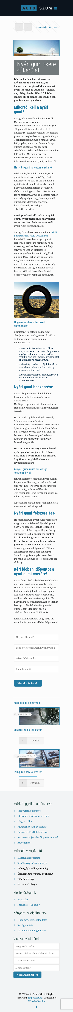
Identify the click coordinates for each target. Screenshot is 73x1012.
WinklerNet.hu (36, 1001)
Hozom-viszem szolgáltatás (32, 920)
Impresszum (35, 997)
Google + (35, 905)
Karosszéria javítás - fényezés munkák (38, 837)
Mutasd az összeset (48, 27)
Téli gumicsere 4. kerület (27, 772)
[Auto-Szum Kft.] (36, 9)
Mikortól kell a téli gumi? (27, 729)
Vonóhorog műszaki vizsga (32, 863)
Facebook (23, 905)
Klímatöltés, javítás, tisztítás (32, 826)
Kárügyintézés (25, 925)
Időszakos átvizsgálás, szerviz (33, 816)
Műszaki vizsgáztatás (29, 857)
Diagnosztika (25, 821)
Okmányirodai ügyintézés (32, 930)
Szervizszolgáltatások (29, 810)
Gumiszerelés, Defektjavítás (32, 832)
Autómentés (24, 842)
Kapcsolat (23, 899)
